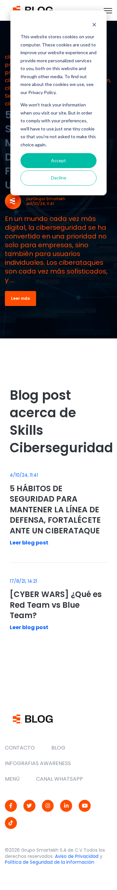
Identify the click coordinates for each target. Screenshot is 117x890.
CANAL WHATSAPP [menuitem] (59, 779)
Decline (58, 177)
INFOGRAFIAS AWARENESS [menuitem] (38, 763)
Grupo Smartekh (49, 198)
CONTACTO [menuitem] (20, 747)
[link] (32, 10)
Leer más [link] (20, 298)
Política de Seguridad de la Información (49, 862)
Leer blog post (29, 542)
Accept (58, 160)
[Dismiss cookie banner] (94, 24)
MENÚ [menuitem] (12, 779)
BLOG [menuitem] (58, 747)
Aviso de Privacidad (76, 856)
